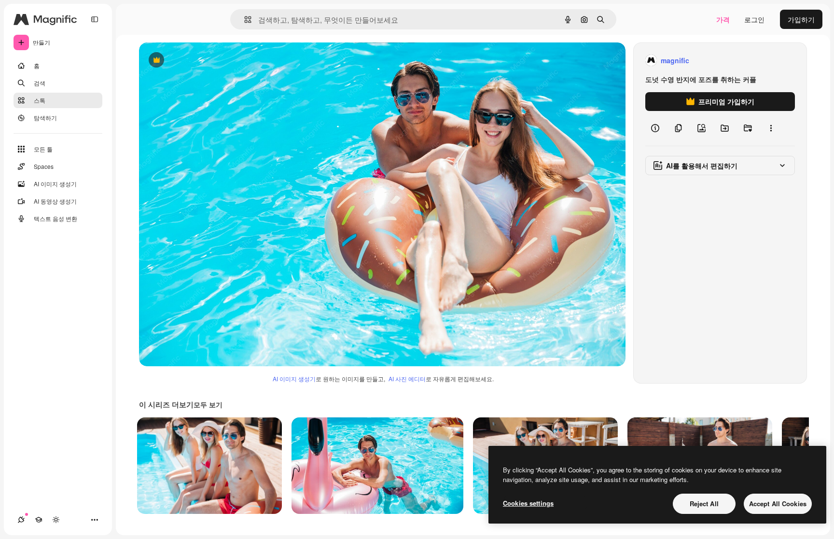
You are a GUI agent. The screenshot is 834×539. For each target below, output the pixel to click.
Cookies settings (528, 503)
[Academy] (38, 519)
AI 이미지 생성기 (294, 378)
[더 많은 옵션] (770, 128)
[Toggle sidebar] (94, 19)
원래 (194, 60)
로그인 (754, 19)
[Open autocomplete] (244, 19)
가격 (723, 19)
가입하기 (801, 19)
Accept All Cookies (777, 503)
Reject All (704, 503)
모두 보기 (208, 404)
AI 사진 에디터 (407, 378)
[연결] (21, 519)
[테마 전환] (56, 519)
